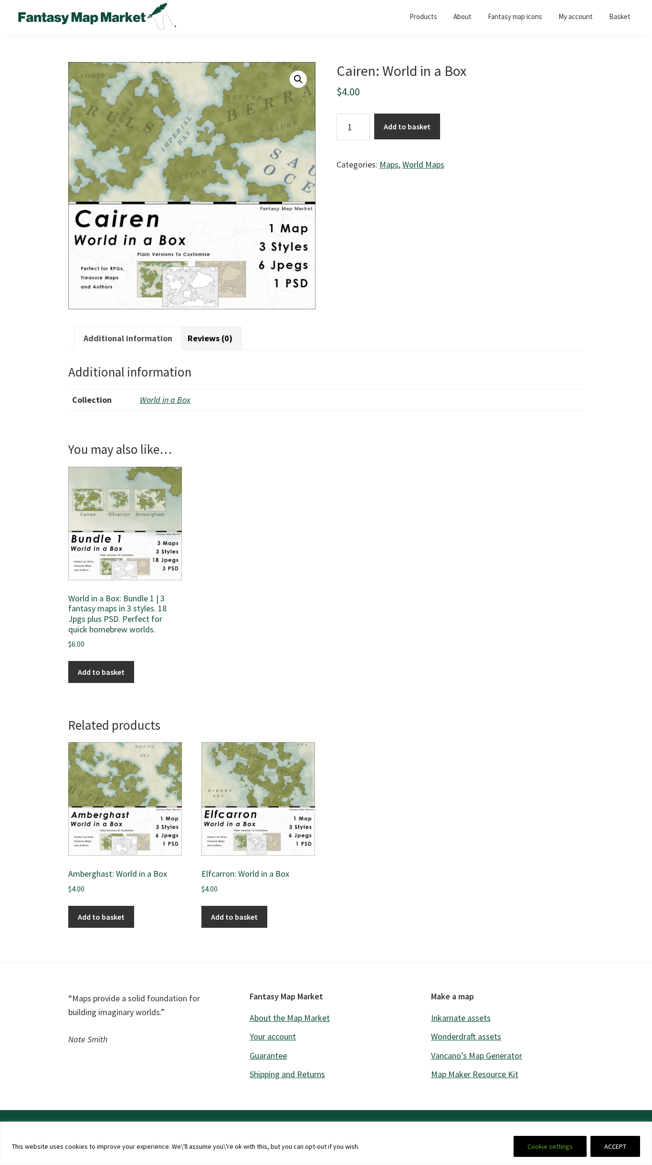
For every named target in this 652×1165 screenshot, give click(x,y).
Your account (273, 1036)
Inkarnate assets (461, 1017)
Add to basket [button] (101, 672)
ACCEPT (615, 1146)
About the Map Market (290, 1017)
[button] (298, 79)
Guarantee (268, 1055)
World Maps (423, 164)
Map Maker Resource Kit (474, 1074)
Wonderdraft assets (466, 1036)
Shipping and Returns (287, 1074)
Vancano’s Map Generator (476, 1055)
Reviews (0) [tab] (210, 338)
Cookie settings (550, 1146)
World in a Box (165, 399)
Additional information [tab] (128, 338)
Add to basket (407, 126)
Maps (389, 164)
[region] (326, 1143)
